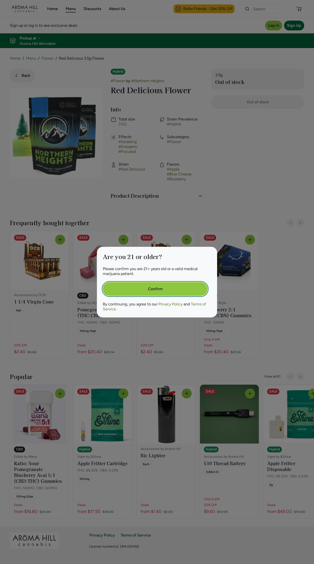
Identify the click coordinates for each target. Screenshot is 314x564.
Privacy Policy (170, 304)
